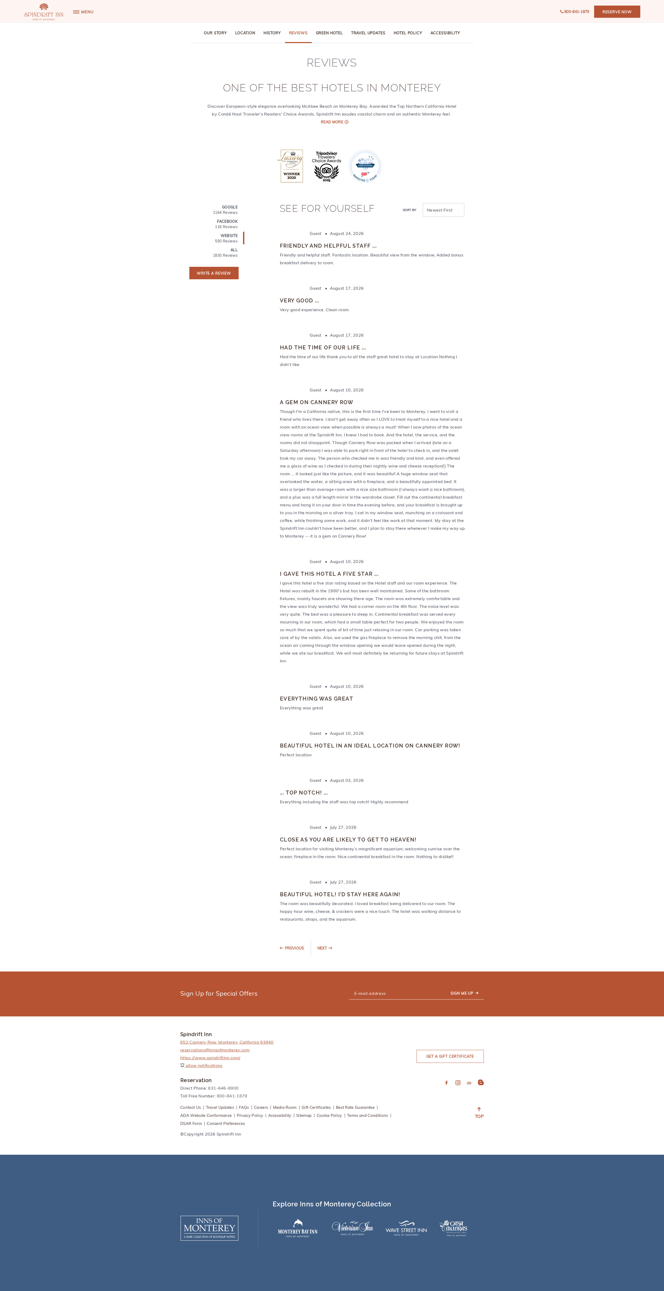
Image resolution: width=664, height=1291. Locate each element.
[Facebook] (446, 1083)
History (272, 33)
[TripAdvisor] (469, 1083)
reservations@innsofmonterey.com (215, 1049)
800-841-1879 (576, 11)
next (322, 948)
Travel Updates (368, 33)
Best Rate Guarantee (355, 1107)
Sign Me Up (462, 993)
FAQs (244, 1107)
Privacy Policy (250, 1115)
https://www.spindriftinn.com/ (210, 1057)
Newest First (440, 210)
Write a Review (214, 273)
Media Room (285, 1107)
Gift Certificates (316, 1107)
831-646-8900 (223, 1088)
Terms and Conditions (367, 1115)
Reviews (298, 33)
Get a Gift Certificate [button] (450, 1056)
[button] (617, 11)
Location (245, 33)
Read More (332, 122)
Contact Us (190, 1107)
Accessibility (445, 33)
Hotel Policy (408, 33)
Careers (261, 1107)
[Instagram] (457, 1083)
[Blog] (481, 1082)
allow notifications (203, 1065)
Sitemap (304, 1115)
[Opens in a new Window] (291, 165)
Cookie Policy (329, 1115)
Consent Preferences (226, 1123)
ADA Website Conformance (206, 1115)
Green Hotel (329, 33)
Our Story (215, 33)
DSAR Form (191, 1123)
